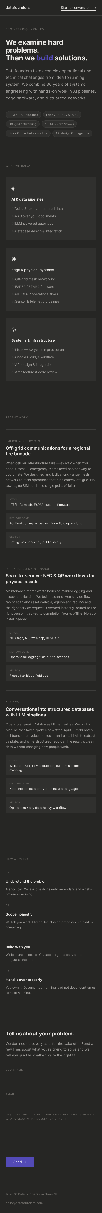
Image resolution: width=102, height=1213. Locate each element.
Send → (19, 1162)
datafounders (18, 7)
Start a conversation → (78, 7)
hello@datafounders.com (24, 1203)
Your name (14, 1069)
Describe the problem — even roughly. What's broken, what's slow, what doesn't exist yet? (50, 1116)
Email (10, 1094)
